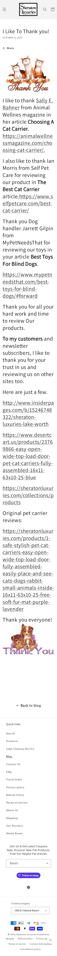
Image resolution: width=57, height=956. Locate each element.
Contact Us (13, 764)
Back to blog (31, 705)
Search (10, 733)
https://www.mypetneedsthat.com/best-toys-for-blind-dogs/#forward (27, 285)
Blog (9, 756)
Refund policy (25, 938)
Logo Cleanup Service (20, 748)
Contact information (40, 944)
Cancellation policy (30, 949)
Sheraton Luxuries (26, 934)
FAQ (9, 771)
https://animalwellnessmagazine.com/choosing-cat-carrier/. (28, 143)
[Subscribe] (47, 863)
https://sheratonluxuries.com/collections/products (28, 495)
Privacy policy (15, 787)
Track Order (14, 779)
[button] (4, 9)
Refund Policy (15, 795)
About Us (12, 810)
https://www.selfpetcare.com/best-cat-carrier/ (28, 203)
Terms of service (17, 802)
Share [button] (10, 48)
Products (12, 741)
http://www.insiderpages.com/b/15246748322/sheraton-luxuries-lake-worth (28, 413)
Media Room (14, 833)
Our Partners (14, 825)
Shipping (12, 818)
